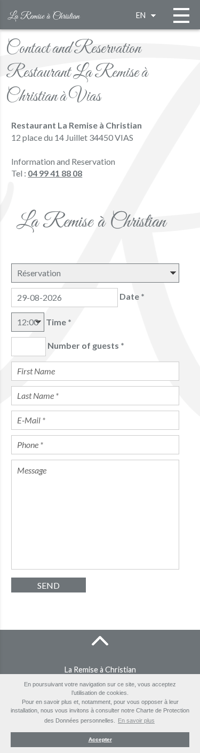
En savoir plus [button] (136, 720)
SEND (48, 585)
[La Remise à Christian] (45, 13)
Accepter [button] (100, 739)
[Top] (100, 640)
